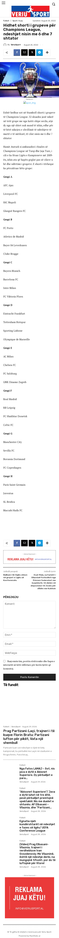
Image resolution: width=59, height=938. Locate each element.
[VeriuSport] (5, 44)
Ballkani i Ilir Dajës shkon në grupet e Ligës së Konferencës (15, 577)
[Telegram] (39, 52)
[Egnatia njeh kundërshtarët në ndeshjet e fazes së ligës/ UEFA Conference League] (10, 823)
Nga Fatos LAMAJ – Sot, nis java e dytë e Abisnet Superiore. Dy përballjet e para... (37, 773)
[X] (32, 52)
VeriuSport (16, 45)
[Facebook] (17, 52)
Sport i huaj (17, 21)
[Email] (24, 52)
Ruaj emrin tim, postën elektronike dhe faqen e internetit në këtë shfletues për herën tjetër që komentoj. (29, 665)
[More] (47, 52)
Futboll (6, 21)
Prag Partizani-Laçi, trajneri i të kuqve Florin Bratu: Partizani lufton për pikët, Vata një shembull (29, 737)
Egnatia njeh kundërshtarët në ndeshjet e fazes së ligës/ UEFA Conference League (37, 826)
